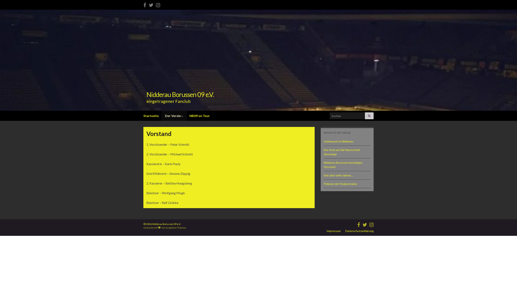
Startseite (151, 116)
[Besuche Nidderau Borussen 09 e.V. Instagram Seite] (158, 4)
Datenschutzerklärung (359, 231)
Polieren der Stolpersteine (340, 184)
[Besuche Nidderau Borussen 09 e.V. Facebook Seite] (144, 4)
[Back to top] (508, 282)
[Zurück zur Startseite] (258, 60)
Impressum (334, 231)
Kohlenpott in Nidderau (338, 141)
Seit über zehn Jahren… (338, 175)
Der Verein (173, 116)
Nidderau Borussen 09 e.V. (180, 94)
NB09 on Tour (199, 116)
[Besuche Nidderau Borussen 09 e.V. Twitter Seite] (151, 4)
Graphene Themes (176, 227)
